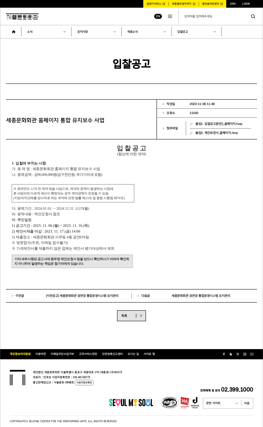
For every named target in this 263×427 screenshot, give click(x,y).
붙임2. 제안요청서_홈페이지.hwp (216, 133)
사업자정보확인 (84, 382)
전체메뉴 (170, 16)
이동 (247, 403)
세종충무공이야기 (181, 3)
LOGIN (246, 3)
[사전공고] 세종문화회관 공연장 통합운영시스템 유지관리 (82, 296)
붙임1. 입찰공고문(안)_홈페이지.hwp (218, 124)
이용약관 (40, 354)
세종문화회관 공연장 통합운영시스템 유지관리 (201, 296)
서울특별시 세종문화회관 (22, 16)
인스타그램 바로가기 (245, 354)
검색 (253, 16)
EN (158, 16)
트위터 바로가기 (238, 354)
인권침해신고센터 (112, 354)
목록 (124, 316)
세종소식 (132, 31)
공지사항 (82, 31)
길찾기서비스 (154, 3)
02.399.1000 (237, 389)
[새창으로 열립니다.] (131, 405)
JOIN (232, 3)
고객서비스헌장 (88, 354)
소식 (29, 31)
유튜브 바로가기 (252, 354)
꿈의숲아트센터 (210, 3)
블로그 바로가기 (231, 354)
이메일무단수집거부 (62, 354)
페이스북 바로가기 (224, 354)
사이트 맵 (149, 354)
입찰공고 (182, 31)
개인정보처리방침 (20, 354)
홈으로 (13, 31)
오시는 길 (133, 354)
